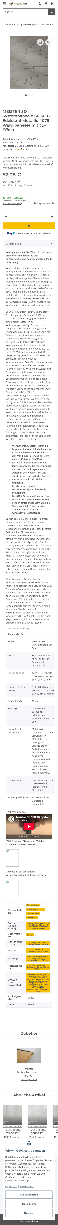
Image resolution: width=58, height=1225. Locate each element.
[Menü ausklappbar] (4, 2)
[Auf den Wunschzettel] (48, 42)
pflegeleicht (32, 917)
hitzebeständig (33, 913)
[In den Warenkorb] (5, 34)
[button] (40, 3)
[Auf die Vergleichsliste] (40, 42)
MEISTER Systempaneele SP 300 (32, 145)
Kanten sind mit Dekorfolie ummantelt (38, 943)
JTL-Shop (34, 1221)
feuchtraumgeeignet (35, 909)
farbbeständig (33, 905)
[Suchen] (51, 11)
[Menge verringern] (6, 216)
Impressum (11, 1186)
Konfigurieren (29, 1203)
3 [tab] (32, 95)
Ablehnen (29, 1213)
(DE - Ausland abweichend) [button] (16, 202)
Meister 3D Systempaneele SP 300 (38, 951)
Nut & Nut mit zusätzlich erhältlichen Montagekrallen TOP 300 (38, 958)
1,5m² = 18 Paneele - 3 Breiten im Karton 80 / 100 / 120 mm (38, 967)
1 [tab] (26, 95)
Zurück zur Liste (12, 24)
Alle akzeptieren (29, 1194)
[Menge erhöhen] (51, 216)
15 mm (30, 935)
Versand (28, 185)
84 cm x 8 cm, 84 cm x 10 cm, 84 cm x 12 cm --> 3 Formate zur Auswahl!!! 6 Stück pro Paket (38, 926)
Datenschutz (27, 1186)
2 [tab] (29, 95)
